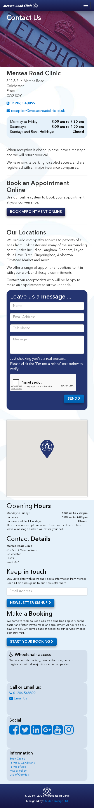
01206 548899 (24, 693)
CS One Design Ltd (55, 801)
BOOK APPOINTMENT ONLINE (36, 212)
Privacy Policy (17, 770)
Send (73, 398)
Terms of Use (17, 766)
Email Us (20, 698)
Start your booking (30, 642)
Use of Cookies (19, 774)
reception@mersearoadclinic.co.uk (37, 111)
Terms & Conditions (22, 763)
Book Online (17, 758)
